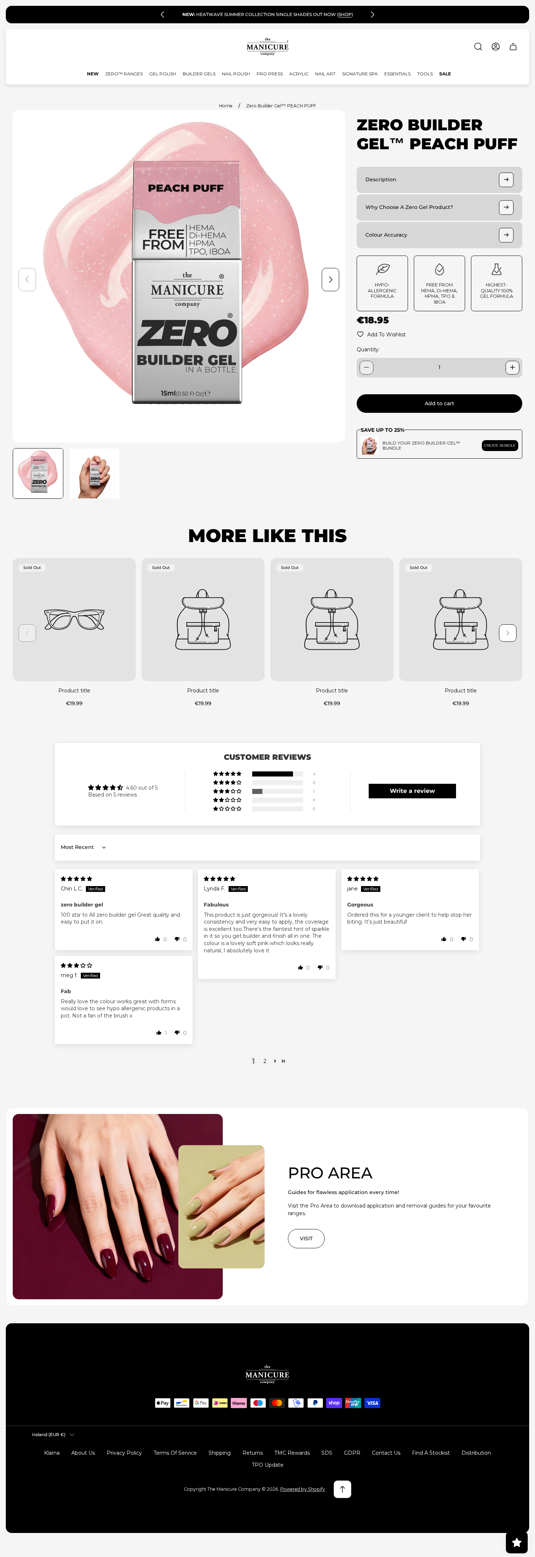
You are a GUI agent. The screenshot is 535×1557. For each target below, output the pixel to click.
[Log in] (496, 47)
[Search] (478, 47)
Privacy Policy (124, 1453)
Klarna (52, 1453)
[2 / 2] (94, 473)
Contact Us (386, 1453)
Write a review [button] (412, 790)
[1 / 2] (38, 473)
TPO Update (268, 1465)
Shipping (220, 1453)
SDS (326, 1453)
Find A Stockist (431, 1453)
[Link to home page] (267, 1374)
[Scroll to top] (342, 1489)
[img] (76, 879)
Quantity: (368, 349)
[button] (227, 773)
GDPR (352, 1453)
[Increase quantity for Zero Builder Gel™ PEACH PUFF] (512, 367)
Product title (74, 690)
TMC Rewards (292, 1453)
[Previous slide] (162, 14)
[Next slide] (372, 14)
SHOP (345, 14)
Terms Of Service (175, 1453)
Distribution (476, 1453)
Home (226, 105)
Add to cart (439, 403)
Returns (252, 1453)
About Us (83, 1453)
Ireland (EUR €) (49, 1434)
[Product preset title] (74, 619)
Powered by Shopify (302, 1489)
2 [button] (264, 1061)
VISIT (306, 1238)
